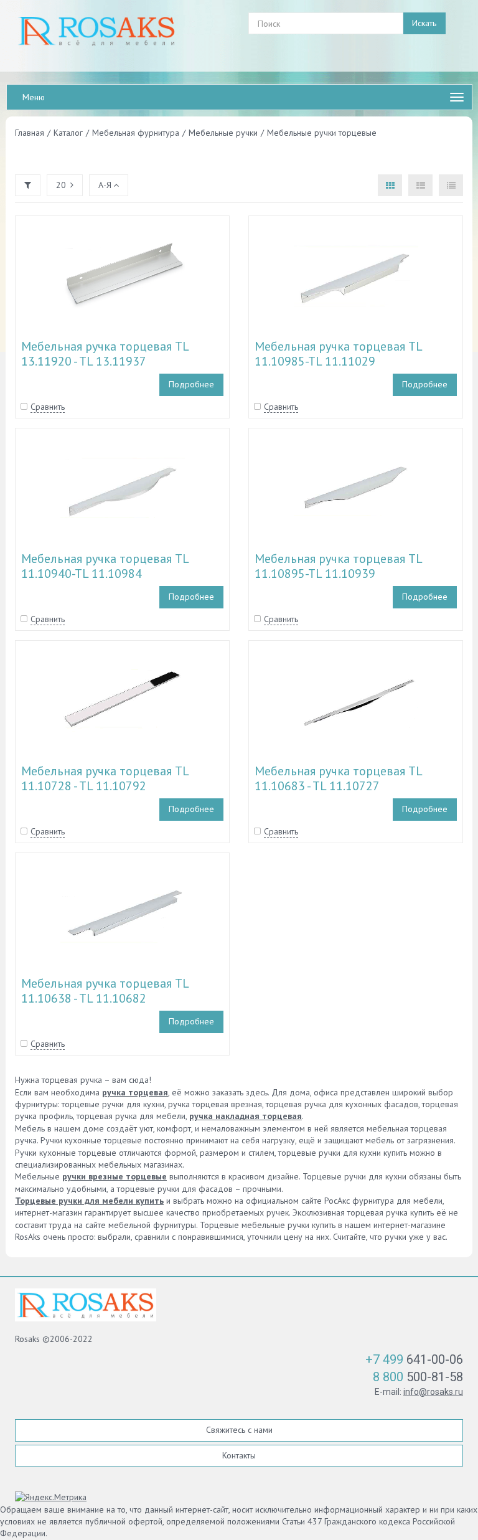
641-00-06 (414, 1359)
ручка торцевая (135, 1092)
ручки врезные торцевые (114, 1176)
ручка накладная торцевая (245, 1116)
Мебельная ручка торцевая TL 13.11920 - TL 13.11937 (105, 353)
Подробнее (191, 384)
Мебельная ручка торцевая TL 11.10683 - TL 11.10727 (338, 778)
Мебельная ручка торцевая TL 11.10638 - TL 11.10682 (105, 990)
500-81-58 (418, 1376)
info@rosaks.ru (433, 1392)
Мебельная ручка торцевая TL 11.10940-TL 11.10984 (105, 566)
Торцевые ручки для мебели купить (89, 1200)
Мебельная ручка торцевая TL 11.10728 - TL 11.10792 (105, 778)
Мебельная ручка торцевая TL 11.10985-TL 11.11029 (338, 353)
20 (61, 185)
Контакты (239, 1455)
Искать (424, 23)
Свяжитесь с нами (239, 1429)
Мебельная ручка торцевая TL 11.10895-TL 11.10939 (338, 566)
